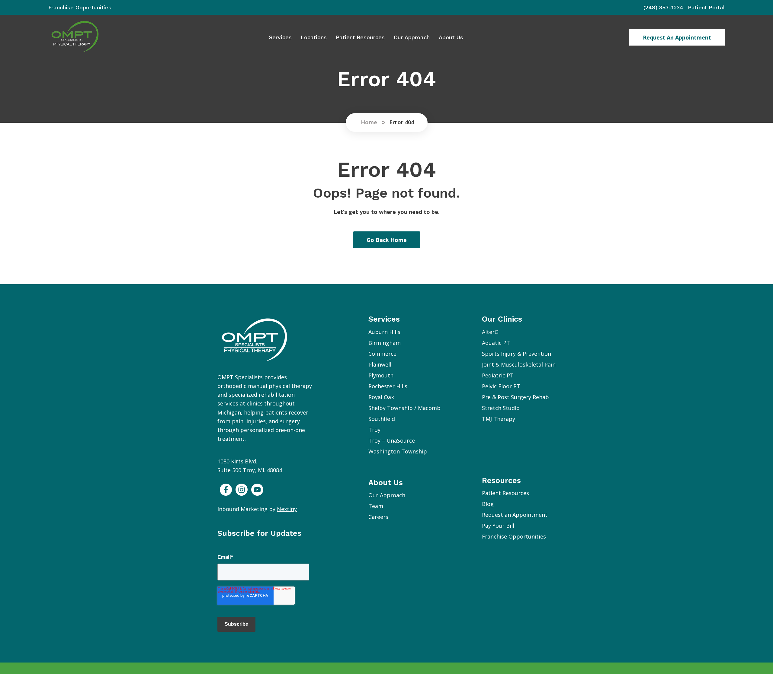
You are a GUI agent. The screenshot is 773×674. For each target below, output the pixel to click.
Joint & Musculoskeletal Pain (519, 364)
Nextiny (287, 509)
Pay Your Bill (498, 525)
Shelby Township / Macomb (404, 408)
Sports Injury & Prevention (516, 353)
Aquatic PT (496, 342)
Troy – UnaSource (391, 440)
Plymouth (380, 375)
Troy (374, 429)
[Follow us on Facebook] (226, 490)
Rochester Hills (387, 386)
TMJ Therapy (498, 418)
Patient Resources (360, 37)
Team (375, 506)
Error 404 (401, 122)
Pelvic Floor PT (501, 386)
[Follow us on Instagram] (242, 490)
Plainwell (379, 364)
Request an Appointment (677, 37)
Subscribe (236, 624)
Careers (378, 516)
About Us (451, 37)
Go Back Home (387, 239)
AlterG (490, 331)
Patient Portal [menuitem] (706, 7)
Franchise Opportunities (514, 536)
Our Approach (412, 37)
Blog (488, 503)
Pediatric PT (498, 375)
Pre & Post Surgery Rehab (515, 397)
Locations (314, 37)
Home (369, 122)
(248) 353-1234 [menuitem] (663, 7)
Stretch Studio (501, 408)
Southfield (381, 418)
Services (280, 37)
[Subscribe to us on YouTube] (257, 490)
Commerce (382, 353)
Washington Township (397, 451)
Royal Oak (381, 397)
